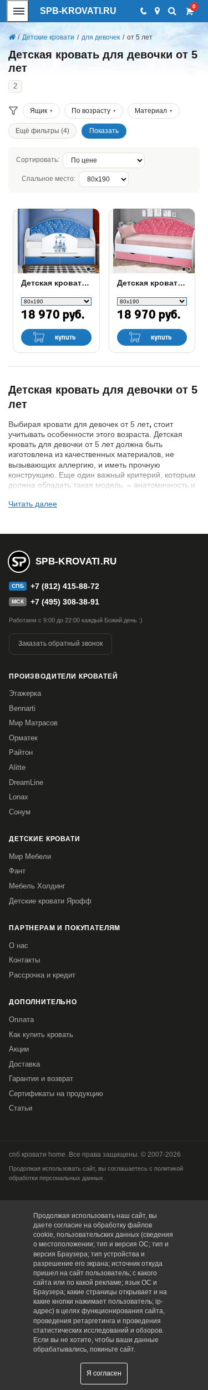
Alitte (17, 767)
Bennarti (22, 708)
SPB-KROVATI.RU (78, 11)
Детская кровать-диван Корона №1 (152, 282)
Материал (151, 111)
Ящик (38, 111)
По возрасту (91, 111)
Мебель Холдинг (37, 886)
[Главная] (11, 37)
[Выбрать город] (157, 11)
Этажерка (25, 693)
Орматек (23, 738)
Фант (17, 871)
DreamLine (26, 782)
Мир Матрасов (33, 723)
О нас (18, 945)
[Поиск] (172, 11)
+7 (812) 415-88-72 (65, 586)
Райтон (21, 752)
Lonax (18, 797)
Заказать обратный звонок (60, 643)
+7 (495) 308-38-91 (65, 601)
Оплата (21, 1019)
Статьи (20, 1108)
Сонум (20, 812)
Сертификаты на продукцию (56, 1093)
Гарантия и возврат (41, 1078)
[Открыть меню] (18, 11)
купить (65, 337)
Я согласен (104, 1373)
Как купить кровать (41, 1034)
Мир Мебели (30, 856)
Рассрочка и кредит (42, 975)
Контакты (24, 960)
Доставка (24, 1064)
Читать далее (32, 503)
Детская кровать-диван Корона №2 (56, 282)
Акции (19, 1049)
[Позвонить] (142, 11)
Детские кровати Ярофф (50, 901)
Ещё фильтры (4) (42, 131)
